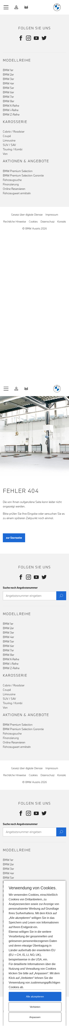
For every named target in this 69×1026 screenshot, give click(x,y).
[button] (6, 7)
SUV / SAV (9, 145)
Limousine (9, 140)
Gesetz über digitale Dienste (27, 214)
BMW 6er (8, 92)
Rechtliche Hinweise (14, 221)
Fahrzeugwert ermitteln (17, 193)
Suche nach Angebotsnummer (20, 587)
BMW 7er (8, 96)
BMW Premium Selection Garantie (23, 175)
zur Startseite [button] (14, 537)
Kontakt (61, 221)
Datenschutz (47, 221)
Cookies (33, 221)
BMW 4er (8, 83)
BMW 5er (8, 88)
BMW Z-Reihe (11, 114)
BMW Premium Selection (18, 171)
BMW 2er (8, 74)
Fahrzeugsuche (12, 180)
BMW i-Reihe (10, 110)
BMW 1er (8, 70)
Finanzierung (11, 184)
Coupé (7, 136)
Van (5, 154)
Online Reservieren (14, 189)
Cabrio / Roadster (13, 131)
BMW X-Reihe (11, 105)
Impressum (51, 214)
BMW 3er (8, 79)
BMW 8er (8, 101)
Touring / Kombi (12, 149)
